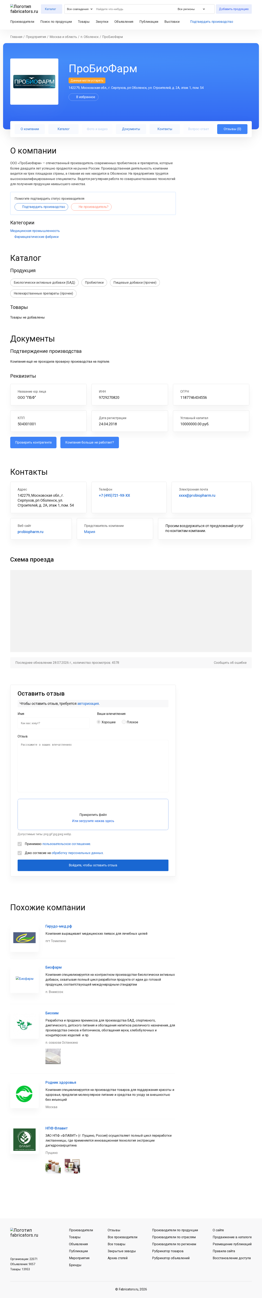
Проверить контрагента (33, 442)
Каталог (64, 129)
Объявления (123, 22)
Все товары (116, 1244)
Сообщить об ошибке (230, 663)
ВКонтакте (14, 1245)
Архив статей (118, 1258)
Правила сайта (224, 1251)
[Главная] (24, 9)
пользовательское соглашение (66, 844)
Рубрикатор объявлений (171, 1258)
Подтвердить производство (211, 22)
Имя (21, 714)
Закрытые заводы (122, 1251)
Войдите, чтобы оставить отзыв (93, 865)
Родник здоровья (60, 1082)
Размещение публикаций (232, 1244)
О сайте (218, 1230)
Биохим (52, 1013)
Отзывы (114, 1230)
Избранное (242, 22)
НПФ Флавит (56, 1128)
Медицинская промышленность (35, 231)
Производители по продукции (175, 1230)
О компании (30, 129)
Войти (250, 22)
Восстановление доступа (232, 1258)
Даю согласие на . (64, 853)
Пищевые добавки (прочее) (134, 282)
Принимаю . (58, 844)
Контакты (164, 129)
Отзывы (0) (232, 129)
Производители (22, 22)
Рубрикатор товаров (168, 1251)
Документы (131, 129)
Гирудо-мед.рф (58, 926)
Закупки (102, 22)
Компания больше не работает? (89, 442)
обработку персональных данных (77, 853)
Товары (84, 22)
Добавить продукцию (234, 9)
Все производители (122, 1237)
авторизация (88, 703)
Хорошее (109, 722)
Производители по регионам (174, 1244)
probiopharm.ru (30, 532)
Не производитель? (93, 207)
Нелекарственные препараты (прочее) (43, 293)
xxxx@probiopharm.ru (197, 495)
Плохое (132, 722)
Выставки (172, 22)
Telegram (25, 1245)
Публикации (148, 22)
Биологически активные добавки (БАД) (44, 282)
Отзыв (23, 736)
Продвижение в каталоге (232, 1237)
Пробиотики (94, 282)
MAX (36, 1245)
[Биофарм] (24, 978)
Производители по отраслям (174, 1237)
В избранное (85, 97)
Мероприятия (79, 1258)
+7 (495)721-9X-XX (114, 495)
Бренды (75, 1265)
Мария (89, 532)
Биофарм (53, 967)
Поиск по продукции (56, 22)
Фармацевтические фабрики (36, 237)
